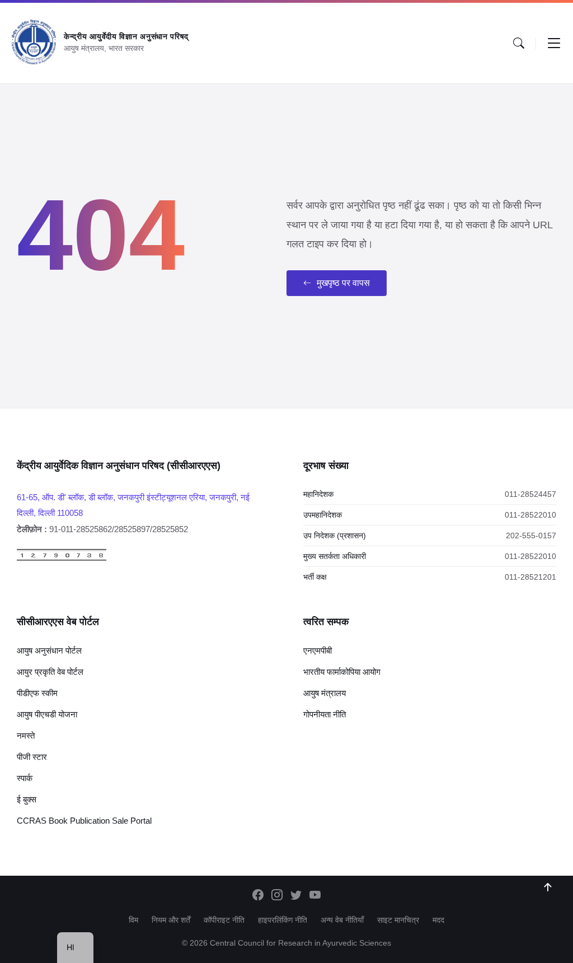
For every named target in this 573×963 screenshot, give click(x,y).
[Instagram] (277, 896)
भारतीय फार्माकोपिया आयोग (342, 672)
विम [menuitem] (133, 919)
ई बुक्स (26, 799)
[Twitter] (296, 896)
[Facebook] (258, 896)
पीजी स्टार (32, 757)
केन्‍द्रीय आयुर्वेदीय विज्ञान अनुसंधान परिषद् (126, 36)
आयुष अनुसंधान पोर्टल (49, 650)
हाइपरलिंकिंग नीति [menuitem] (282, 919)
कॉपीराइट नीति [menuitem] (224, 919)
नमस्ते (26, 735)
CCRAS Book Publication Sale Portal (84, 820)
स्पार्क (24, 778)
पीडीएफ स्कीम (37, 693)
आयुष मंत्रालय (324, 693)
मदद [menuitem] (438, 919)
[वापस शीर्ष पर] (547, 887)
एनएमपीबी (317, 650)
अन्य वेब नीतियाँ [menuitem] (342, 919)
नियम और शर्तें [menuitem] (171, 919)
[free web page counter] (61, 558)
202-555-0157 (531, 535)
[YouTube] (315, 896)
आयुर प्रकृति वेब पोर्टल (50, 672)
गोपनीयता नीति (324, 714)
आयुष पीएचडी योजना (47, 714)
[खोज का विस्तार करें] (519, 43)
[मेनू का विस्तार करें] (554, 43)
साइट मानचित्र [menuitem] (398, 919)
